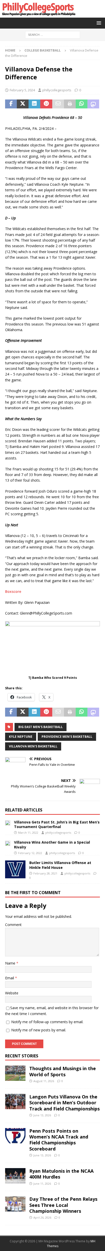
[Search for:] (52, 34)
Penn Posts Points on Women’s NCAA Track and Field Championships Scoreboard (58, 1140)
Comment (13, 924)
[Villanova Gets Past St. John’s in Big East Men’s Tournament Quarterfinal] (7, 822)
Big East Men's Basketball (40, 727)
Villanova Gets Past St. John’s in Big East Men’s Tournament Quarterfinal (57, 824)
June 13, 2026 (42, 1115)
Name (10, 963)
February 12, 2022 (30, 853)
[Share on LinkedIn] (34, 104)
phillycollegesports (56, 90)
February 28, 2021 (45, 873)
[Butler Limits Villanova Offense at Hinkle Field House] (15, 869)
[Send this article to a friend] (58, 104)
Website (11, 993)
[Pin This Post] (46, 104)
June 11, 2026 (42, 1183)
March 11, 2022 (28, 832)
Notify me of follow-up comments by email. (47, 1021)
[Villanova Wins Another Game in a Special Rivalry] (7, 843)
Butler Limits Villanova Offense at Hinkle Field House (60, 865)
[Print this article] (70, 104)
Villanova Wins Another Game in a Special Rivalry (52, 844)
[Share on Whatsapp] (81, 104)
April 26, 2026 (42, 1217)
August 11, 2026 (43, 1081)
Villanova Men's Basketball (33, 746)
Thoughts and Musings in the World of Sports (62, 1071)
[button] (98, 23)
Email (10, 977)
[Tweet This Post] (23, 104)
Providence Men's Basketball (67, 736)
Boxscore (13, 591)
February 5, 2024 (22, 90)
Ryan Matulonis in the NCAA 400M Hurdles (61, 1174)
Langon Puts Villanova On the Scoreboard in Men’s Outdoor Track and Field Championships (64, 1103)
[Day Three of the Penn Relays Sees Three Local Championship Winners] (15, 1203)
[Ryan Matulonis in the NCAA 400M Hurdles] (15, 1175)
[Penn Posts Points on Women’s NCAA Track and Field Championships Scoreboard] (15, 1135)
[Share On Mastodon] (93, 104)
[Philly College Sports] (38, 14)
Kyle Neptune (20, 736)
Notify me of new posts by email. (38, 1030)
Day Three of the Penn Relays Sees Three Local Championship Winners (63, 1205)
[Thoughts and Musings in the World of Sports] (15, 1073)
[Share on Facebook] (11, 104)
